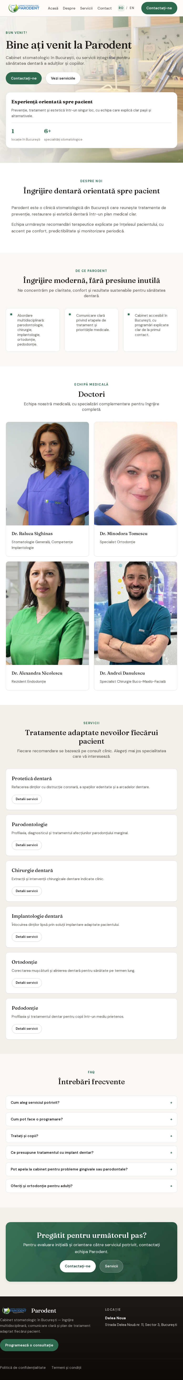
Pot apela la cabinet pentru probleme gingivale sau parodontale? (69, 1169)
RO (121, 8)
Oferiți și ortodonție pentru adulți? (41, 1186)
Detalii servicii (27, 799)
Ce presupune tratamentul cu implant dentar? (52, 1152)
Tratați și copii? (24, 1136)
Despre (69, 8)
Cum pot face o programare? (37, 1119)
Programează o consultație (29, 1345)
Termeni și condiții (66, 1367)
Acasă (53, 8)
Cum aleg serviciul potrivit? (35, 1102)
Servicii (86, 8)
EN (132, 8)
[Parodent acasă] (24, 8)
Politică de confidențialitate (23, 1367)
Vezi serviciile (63, 78)
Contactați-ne (159, 8)
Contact (104, 8)
